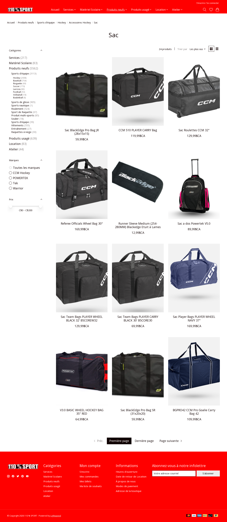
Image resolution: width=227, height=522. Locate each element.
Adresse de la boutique (128, 491)
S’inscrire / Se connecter (207, 3)
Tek (15, 183)
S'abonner (208, 473)
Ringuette (17, 83)
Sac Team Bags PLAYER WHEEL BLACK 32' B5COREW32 (82, 318)
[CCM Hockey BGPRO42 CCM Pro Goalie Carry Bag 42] (194, 371)
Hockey (62, 22)
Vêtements (17, 125)
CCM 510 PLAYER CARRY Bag (138, 130)
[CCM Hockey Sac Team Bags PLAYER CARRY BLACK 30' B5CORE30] (138, 278)
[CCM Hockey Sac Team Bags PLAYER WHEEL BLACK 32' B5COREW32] (82, 278)
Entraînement (18, 128)
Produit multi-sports (22, 115)
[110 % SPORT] (20, 9)
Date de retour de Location (131, 476)
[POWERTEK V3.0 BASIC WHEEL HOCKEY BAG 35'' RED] (82, 371)
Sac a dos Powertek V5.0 (194, 223)
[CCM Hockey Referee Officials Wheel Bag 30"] (82, 184)
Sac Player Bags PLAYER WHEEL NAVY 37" (194, 318)
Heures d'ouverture (126, 471)
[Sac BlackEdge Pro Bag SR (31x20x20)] (138, 371)
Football (17, 92)
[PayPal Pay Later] (216, 516)
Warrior (18, 188)
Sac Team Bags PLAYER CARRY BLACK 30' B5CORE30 (137, 318)
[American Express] (199, 516)
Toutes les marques (26, 168)
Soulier (15, 118)
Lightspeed (56, 515)
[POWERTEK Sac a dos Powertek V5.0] (194, 184)
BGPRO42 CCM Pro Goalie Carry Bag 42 (194, 412)
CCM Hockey (21, 173)
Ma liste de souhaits (91, 486)
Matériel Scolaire (20, 63)
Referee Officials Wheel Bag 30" (82, 223)
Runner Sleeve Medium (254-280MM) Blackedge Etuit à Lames (138, 225)
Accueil (55, 9)
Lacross (16, 89)
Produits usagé (19, 138)
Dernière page (144, 441)
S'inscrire (84, 471)
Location (15, 144)
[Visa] (194, 516)
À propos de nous (126, 481)
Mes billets (85, 481)
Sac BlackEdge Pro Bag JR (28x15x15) (82, 132)
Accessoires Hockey (80, 22)
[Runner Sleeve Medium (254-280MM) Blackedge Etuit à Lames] (138, 184)
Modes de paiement (127, 486)
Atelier (13, 149)
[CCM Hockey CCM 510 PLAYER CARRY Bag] (138, 91)
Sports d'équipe (20, 122)
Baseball (17, 80)
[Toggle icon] (204, 10)
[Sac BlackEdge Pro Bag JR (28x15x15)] (82, 91)
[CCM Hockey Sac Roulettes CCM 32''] (194, 91)
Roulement (17, 108)
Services (14, 58)
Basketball (18, 97)
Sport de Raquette (21, 112)
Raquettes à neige (21, 132)
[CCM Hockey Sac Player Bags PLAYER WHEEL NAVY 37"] (194, 278)
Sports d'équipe (46, 22)
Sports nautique (20, 105)
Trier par (182, 49)
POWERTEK (20, 178)
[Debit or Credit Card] (210, 516)
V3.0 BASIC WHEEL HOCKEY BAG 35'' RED (81, 412)
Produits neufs (26, 22)
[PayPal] (205, 516)
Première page (119, 441)
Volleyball (17, 94)
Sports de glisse (20, 102)
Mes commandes (89, 476)
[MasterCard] (188, 516)
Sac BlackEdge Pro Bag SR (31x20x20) (138, 412)
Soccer (16, 86)
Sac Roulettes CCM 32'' (194, 130)
